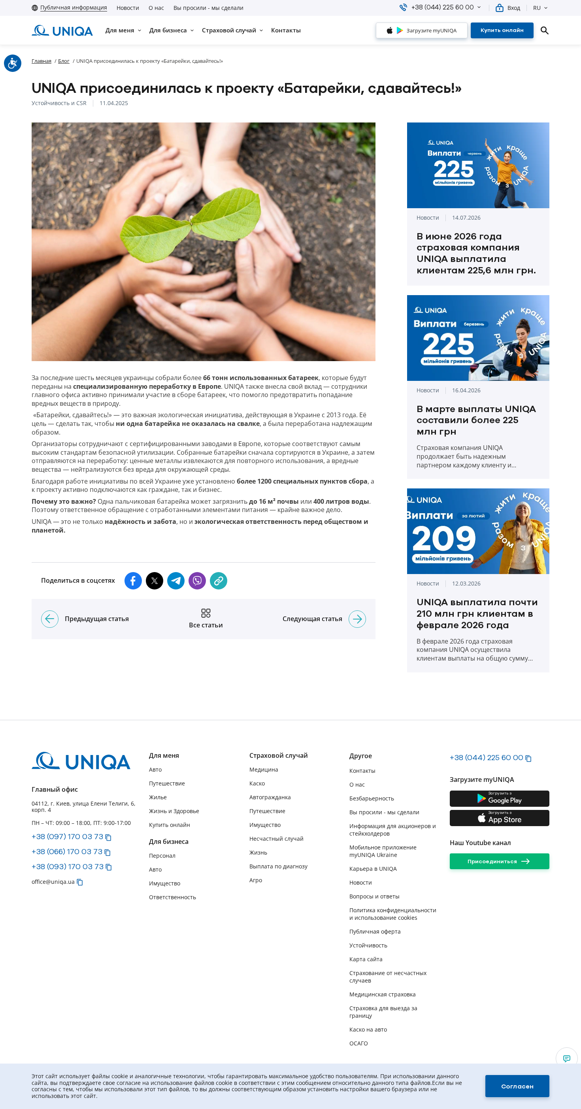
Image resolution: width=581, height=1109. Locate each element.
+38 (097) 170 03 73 (67, 836)
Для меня (164, 755)
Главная (41, 61)
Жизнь (258, 852)
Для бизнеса (169, 841)
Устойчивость (368, 945)
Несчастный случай (276, 838)
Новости (128, 7)
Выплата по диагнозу (278, 866)
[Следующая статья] (357, 619)
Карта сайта (366, 959)
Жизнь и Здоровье (174, 811)
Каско (257, 783)
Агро (255, 880)
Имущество (164, 883)
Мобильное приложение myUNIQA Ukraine (383, 851)
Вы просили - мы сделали (208, 7)
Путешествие (167, 783)
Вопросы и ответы (374, 896)
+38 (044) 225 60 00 (486, 757)
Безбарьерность (371, 798)
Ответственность (172, 897)
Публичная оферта (375, 931)
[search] (545, 30)
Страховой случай (278, 755)
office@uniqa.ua (53, 881)
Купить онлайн (169, 824)
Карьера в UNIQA (373, 868)
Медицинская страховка (382, 994)
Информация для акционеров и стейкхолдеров (392, 829)
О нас (156, 7)
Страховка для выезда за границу (383, 1011)
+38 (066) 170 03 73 (67, 851)
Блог (64, 61)
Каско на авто (368, 1029)
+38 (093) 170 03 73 (68, 866)
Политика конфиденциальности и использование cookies (392, 913)
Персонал (162, 855)
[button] (479, 7)
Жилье (158, 797)
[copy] (218, 580)
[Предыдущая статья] (49, 619)
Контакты (362, 770)
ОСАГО (358, 1043)
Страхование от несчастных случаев (387, 976)
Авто (155, 769)
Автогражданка (270, 797)
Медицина (263, 769)
